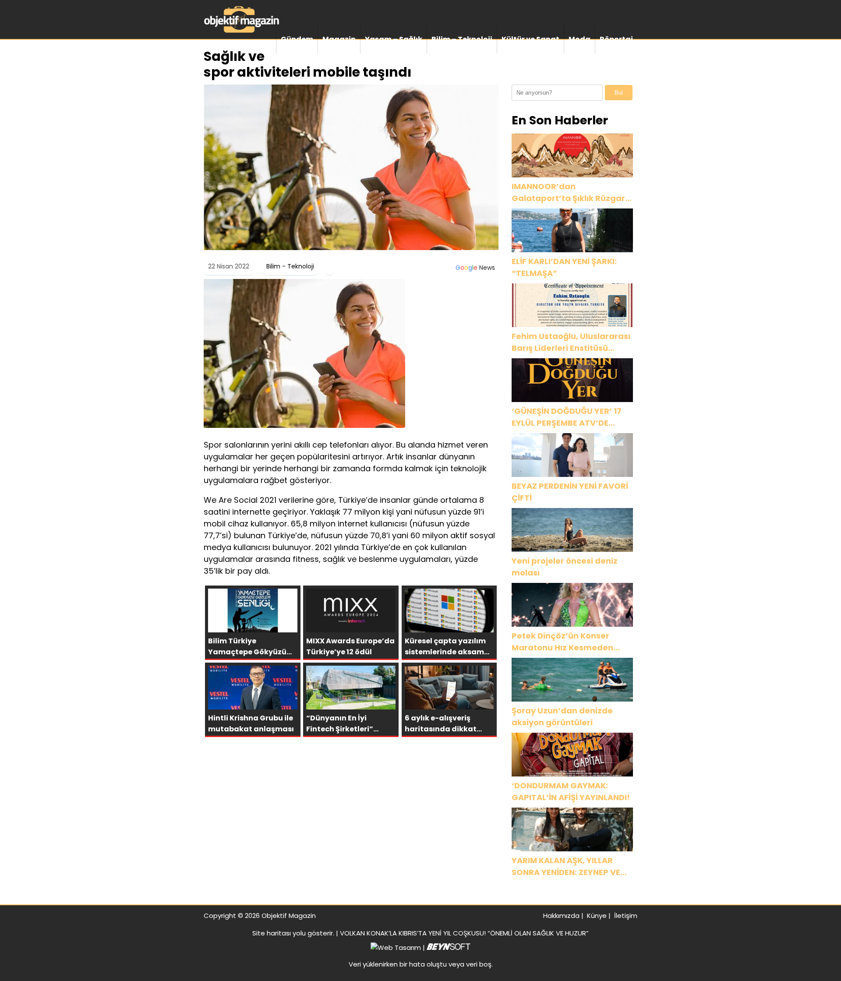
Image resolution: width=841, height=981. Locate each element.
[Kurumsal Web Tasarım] (448, 947)
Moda (579, 39)
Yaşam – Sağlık (393, 39)
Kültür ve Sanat (530, 39)
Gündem (297, 39)
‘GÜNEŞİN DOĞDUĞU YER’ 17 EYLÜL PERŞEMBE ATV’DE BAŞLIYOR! (567, 417)
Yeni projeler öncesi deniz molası (565, 566)
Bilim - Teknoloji (290, 266)
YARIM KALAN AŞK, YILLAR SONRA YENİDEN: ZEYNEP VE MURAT (566, 866)
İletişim (625, 915)
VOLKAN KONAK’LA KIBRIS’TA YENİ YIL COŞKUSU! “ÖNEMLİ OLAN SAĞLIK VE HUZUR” (464, 933)
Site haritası (271, 933)
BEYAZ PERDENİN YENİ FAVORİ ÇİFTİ (570, 491)
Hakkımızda (561, 915)
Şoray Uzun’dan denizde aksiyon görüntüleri (562, 716)
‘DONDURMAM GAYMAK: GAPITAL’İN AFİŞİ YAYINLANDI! (571, 791)
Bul (619, 92)
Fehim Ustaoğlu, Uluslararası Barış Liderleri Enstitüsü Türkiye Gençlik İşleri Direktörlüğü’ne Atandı (571, 342)
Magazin (339, 39)
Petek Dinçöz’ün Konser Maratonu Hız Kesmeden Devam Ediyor (562, 641)
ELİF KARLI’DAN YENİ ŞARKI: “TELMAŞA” (564, 267)
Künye (597, 915)
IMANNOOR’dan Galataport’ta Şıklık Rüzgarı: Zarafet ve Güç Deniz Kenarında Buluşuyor (570, 192)
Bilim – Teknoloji (461, 39)
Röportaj (616, 39)
